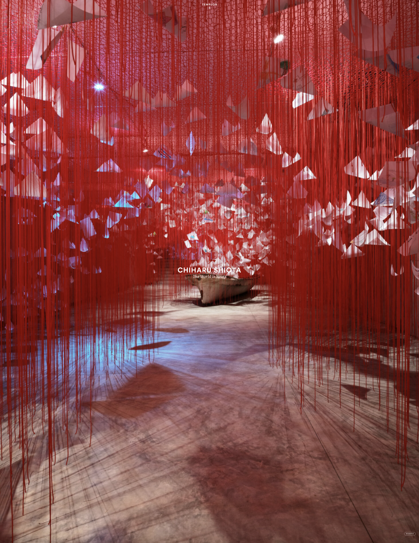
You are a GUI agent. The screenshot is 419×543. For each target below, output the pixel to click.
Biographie (410, 533)
